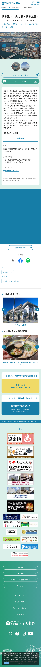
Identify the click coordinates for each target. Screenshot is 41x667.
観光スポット (12, 421)
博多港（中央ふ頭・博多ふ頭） (28, 421)
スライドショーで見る (20, 75)
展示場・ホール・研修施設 (11, 281)
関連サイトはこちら (12, 171)
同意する (6, 663)
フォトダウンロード (20, 596)
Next (37, 46)
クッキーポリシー (15, 659)
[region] (20, 8)
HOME (4, 421)
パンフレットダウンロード (20, 608)
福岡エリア (6, 272)
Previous (4, 46)
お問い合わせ (20, 614)
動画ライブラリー (20, 602)
